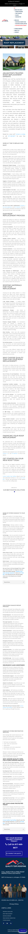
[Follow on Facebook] (4, 923)
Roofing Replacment (21, 25)
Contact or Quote (14, 853)
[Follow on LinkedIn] (7, 923)
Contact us (5, 453)
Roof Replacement (7, 913)
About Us (16, 30)
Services (16, 20)
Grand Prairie (19, 11)
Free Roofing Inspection (9, 918)
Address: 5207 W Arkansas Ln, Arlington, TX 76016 (14, 4)
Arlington (18, 17)
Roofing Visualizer (8, 911)
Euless (17, 15)
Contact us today (20, 134)
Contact (16, 32)
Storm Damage (18, 28)
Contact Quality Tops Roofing (9, 476)
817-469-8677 (11, 136)
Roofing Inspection (20, 22)
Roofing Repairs (7, 915)
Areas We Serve (18, 9)
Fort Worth (18, 13)
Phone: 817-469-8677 (15, 1)
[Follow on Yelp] (11, 923)
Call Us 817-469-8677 (15, 846)
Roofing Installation (21, 23)
